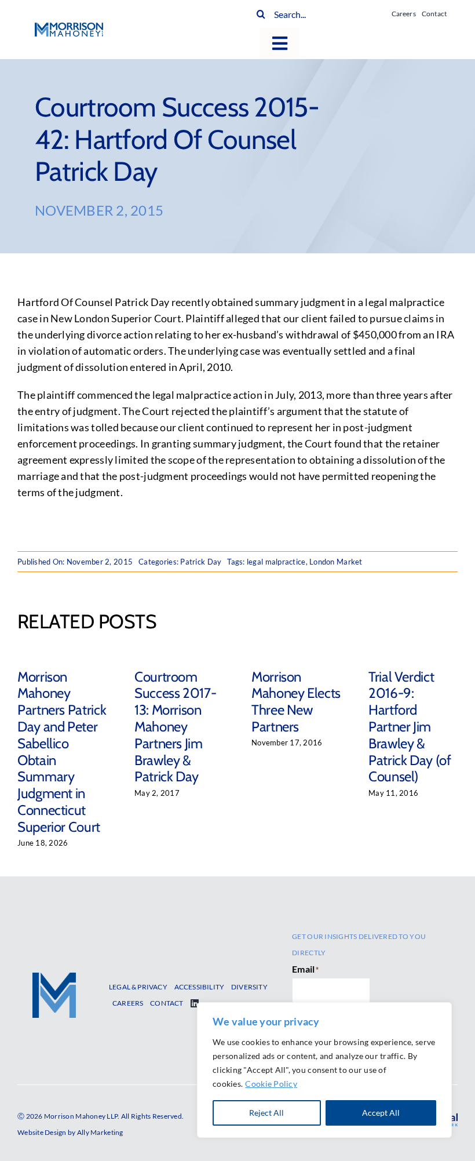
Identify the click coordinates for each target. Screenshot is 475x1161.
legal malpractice (276, 561)
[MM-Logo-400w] (69, 27)
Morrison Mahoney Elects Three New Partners (296, 701)
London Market (336, 561)
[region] (324, 1070)
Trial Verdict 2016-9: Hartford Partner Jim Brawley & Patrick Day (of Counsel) (409, 726)
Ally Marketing (100, 1132)
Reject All (266, 1113)
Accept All (381, 1113)
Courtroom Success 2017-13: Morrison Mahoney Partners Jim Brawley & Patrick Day (175, 726)
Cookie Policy (271, 1084)
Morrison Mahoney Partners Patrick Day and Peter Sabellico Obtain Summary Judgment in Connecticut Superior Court (61, 751)
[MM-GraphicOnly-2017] (54, 977)
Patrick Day (200, 561)
